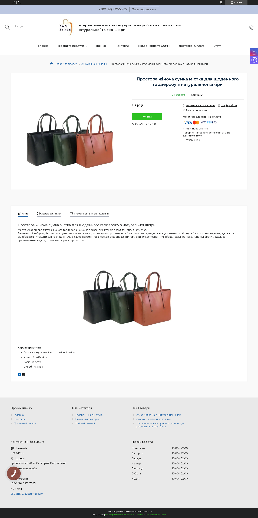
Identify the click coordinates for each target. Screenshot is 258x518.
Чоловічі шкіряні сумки (89, 414)
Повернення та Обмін (154, 45)
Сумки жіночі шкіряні (94, 64)
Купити (147, 116)
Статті (217, 45)
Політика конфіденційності (151, 514)
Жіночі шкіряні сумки (88, 419)
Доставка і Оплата (191, 45)
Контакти (122, 45)
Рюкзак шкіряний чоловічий (153, 419)
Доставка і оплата (25, 423)
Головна (42, 45)
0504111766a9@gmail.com (27, 493)
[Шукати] (7, 27)
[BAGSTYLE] (66, 27)
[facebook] (19, 375)
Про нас (101, 45)
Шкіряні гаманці (85, 423)
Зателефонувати (144, 9)
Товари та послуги (71, 45)
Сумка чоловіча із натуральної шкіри (158, 414)
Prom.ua (147, 511)
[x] (23, 375)
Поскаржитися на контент (119, 514)
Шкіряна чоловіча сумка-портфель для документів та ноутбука (160, 425)
